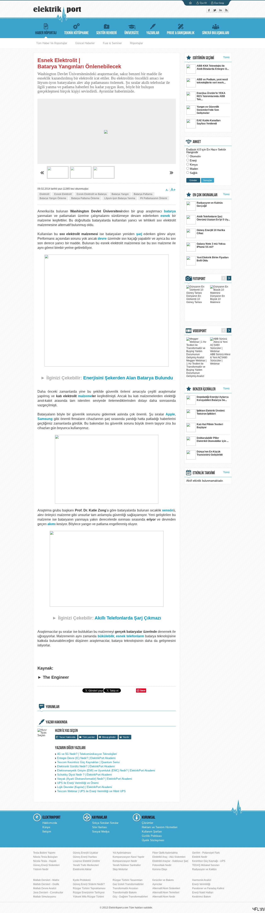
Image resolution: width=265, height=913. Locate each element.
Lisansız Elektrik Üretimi (86, 861)
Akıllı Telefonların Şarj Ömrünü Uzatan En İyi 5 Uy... (213, 218)
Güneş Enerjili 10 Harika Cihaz (211, 232)
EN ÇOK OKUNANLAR (205, 194)
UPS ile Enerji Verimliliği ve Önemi (78, 782)
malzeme (85, 396)
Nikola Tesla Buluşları (45, 857)
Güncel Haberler (85, 43)
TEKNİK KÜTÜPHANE (76, 32)
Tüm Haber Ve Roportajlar (51, 43)
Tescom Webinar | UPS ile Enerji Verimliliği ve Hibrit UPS (91, 791)
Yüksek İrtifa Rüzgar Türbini (88, 896)
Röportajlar (136, 43)
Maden (194, 168)
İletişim (46, 831)
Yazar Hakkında (67, 737)
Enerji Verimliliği (201, 884)
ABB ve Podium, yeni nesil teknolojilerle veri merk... (212, 81)
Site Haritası (99, 827)
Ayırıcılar (157, 884)
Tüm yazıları (88, 737)
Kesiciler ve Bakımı (163, 880)
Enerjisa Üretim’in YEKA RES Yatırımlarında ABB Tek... (211, 96)
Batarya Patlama (143, 194)
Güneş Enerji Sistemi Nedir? (89, 884)
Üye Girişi (219, 3)
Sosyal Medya (100, 831)
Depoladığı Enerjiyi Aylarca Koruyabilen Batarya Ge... (213, 399)
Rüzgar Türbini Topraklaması (89, 888)
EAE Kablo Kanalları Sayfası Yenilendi (208, 122)
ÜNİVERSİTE (131, 32)
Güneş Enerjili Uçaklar (85, 853)
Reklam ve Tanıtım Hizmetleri (159, 827)
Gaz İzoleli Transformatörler (128, 884)
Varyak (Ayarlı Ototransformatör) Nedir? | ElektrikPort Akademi (94, 778)
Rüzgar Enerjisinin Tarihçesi (89, 892)
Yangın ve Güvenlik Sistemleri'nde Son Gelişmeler (208, 109)
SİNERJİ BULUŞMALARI (215, 32)
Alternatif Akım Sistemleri (166, 888)
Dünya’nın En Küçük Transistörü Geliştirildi (210, 453)
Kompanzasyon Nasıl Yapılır (128, 857)
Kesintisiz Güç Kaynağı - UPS (208, 861)
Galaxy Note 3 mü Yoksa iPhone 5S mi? (211, 245)
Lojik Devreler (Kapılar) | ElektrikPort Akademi (84, 787)
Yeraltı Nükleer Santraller (127, 865)
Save (142, 690)
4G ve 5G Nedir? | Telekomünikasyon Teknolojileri (87, 753)
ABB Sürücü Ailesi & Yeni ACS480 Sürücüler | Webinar (220, 359)
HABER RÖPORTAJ (46, 32)
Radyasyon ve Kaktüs (204, 869)
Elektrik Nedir (199, 857)
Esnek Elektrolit (63, 194)
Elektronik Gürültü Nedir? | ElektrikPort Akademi (86, 766)
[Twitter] (215, 11)
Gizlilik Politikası (152, 836)
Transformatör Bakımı (125, 892)
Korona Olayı (159, 869)
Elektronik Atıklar (82, 869)
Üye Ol (203, 3)
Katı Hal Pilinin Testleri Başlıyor (210, 426)
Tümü (226, 57)
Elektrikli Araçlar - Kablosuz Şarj (170, 861)
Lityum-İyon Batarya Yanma (119, 198)
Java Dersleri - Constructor (48, 892)
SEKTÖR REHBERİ (106, 32)
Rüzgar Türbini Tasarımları (127, 880)
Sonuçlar (207, 180)
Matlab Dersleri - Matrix (46, 880)
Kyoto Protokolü (82, 880)
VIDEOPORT (199, 330)
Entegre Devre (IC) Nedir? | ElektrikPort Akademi (86, 758)
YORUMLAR (52, 706)
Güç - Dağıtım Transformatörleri (130, 896)
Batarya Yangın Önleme (53, 198)
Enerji (193, 160)
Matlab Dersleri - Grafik (46, 884)
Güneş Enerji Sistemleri (46, 865)
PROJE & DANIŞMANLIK (180, 32)
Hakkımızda (49, 823)
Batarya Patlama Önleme (85, 198)
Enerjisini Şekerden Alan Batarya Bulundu (128, 377)
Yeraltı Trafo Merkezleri (86, 865)
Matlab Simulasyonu (44, 896)
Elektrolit (44, 194)
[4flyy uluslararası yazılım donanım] (258, 909)
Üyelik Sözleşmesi (153, 840)
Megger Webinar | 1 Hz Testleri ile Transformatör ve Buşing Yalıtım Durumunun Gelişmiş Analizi (196, 368)
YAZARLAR (152, 32)
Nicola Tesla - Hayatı (44, 861)
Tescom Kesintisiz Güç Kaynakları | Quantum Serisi (88, 762)
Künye (46, 827)
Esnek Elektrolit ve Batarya (92, 194)
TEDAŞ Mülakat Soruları (205, 865)
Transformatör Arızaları (125, 888)
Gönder (193, 180)
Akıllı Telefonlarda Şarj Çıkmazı (128, 618)
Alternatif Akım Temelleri (165, 892)
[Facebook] (209, 11)
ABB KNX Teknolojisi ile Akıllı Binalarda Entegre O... (213, 67)
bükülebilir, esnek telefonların (121, 636)
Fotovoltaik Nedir (161, 865)
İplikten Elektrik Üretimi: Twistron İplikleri (211, 412)
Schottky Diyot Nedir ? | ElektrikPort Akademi (84, 774)
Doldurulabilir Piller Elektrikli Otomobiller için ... (213, 440)
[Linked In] (221, 11)
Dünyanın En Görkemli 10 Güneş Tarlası (194, 299)
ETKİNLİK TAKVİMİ (204, 472)
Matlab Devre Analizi (44, 888)
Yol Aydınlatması (122, 853)
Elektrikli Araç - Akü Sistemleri (169, 857)
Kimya (194, 164)
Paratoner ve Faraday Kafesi (208, 888)
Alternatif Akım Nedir (163, 896)
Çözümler (147, 823)
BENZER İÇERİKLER (204, 389)
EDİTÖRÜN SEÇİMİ (203, 57)
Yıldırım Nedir (40, 869)
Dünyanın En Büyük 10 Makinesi (217, 299)
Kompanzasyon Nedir (125, 861)
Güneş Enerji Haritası (85, 857)
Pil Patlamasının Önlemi (153, 198)
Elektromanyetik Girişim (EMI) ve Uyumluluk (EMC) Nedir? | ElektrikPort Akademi (106, 770)
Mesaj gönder (109, 737)
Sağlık (194, 172)
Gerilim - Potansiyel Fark (206, 853)
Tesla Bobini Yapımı (44, 853)
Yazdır (126, 737)
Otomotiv (195, 156)
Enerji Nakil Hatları (202, 892)
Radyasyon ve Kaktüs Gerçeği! (210, 204)
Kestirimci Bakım (201, 896)
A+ (173, 189)
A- (167, 190)
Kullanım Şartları (152, 831)
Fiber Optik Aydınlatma (165, 853)
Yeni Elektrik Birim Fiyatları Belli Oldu (213, 259)
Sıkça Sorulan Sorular (105, 823)
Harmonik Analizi (201, 880)
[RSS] (226, 11)
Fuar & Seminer (112, 43)
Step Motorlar (120, 869)
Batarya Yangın (120, 194)
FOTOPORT (199, 278)
